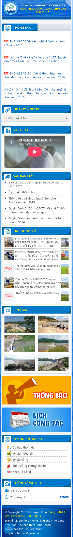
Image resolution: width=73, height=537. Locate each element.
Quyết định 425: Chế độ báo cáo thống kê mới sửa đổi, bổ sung (37, 222)
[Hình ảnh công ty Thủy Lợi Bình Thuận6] (53, 370)
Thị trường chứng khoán (29, 466)
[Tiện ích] (36, 430)
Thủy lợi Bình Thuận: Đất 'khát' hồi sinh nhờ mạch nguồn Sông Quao (50, 267)
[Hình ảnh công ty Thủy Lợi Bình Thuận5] (19, 370)
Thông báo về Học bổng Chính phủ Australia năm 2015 (32, 192)
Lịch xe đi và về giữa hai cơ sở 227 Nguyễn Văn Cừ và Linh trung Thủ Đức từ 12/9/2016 (36, 59)
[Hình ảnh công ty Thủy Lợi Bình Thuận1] (19, 331)
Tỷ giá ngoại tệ (23, 453)
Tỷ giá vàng (20, 460)
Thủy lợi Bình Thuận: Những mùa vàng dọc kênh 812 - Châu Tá (50, 281)
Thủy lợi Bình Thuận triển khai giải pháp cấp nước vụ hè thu (50, 240)
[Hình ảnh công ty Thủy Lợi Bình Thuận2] (53, 331)
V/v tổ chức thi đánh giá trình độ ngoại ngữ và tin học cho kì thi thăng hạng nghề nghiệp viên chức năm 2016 (36, 93)
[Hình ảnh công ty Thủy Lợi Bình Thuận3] (19, 351)
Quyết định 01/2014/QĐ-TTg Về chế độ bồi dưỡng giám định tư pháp (37, 202)
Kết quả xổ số (22, 472)
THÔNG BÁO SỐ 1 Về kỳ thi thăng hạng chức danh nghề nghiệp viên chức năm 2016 (34, 75)
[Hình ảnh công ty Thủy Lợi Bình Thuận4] (53, 351)
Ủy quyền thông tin (22, 184)
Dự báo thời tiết (23, 447)
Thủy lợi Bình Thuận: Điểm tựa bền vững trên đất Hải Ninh (50, 294)
